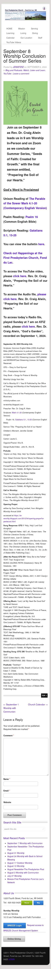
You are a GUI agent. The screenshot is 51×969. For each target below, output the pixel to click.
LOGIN (11, 959)
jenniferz (18, 66)
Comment (8, 735)
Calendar (10, 37)
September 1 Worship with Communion (11, 708)
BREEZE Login (15, 925)
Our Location (26, 37)
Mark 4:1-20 (17, 412)
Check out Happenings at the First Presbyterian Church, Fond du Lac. (25, 257)
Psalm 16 (32, 217)
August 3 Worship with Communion (23, 872)
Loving (23, 33)
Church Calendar (38, 704)
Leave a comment (21, 73)
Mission (21, 28)
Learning (10, 33)
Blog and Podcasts (14, 70)
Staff (40, 37)
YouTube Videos (13, 42)
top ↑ (44, 695)
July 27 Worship (14, 875)
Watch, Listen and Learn (34, 70)
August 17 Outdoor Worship (19, 862)
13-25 (29, 419)
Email (6, 790)
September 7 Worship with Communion (24, 843)
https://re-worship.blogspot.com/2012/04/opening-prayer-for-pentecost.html (23, 518)
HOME (9, 28)
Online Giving (14, 938)
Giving (35, 33)
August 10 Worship (15, 866)
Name (6, 779)
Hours (27, 903)
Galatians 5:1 (20, 419)
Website (7, 802)
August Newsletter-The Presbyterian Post (25, 869)
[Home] (25, 20)
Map (38, 903)
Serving (34, 28)
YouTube (7, 73)
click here (19, 276)
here (41, 244)
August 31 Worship (15, 852)
